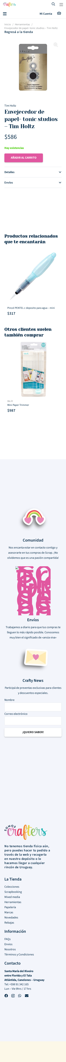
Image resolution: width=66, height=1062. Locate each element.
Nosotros (10, 949)
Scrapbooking (13, 892)
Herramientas (22, 24)
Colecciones (11, 887)
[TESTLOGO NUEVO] (9, 5)
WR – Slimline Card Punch (21, 308)
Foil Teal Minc (15, 401)
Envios (8, 944)
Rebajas (9, 923)
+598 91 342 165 (19, 984)
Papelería (10, 907)
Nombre (9, 700)
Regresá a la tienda (18, 32)
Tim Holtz (10, 106)
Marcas (8, 912)
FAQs (7, 939)
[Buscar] (53, 4)
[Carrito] (59, 14)
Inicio (7, 24)
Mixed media (12, 897)
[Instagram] (13, 996)
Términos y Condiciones (19, 954)
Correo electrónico (15, 714)
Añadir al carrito (23, 158)
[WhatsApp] (19, 996)
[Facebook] (6, 996)
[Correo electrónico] (26, 996)
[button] (61, 4)
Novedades (11, 917)
